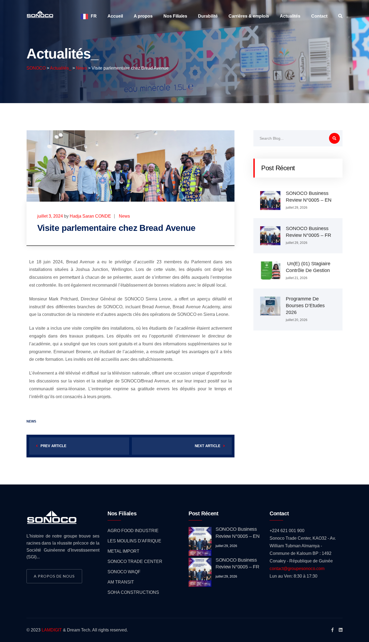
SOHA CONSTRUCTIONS (133, 592)
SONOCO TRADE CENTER (135, 561)
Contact (319, 16)
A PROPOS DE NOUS (54, 576)
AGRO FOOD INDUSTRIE (133, 530)
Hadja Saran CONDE (90, 216)
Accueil (115, 16)
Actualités (290, 16)
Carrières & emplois (249, 16)
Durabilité (208, 16)
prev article (53, 446)
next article (207, 446)
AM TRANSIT (121, 582)
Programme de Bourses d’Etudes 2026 (305, 305)
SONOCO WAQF (124, 571)
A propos (143, 16)
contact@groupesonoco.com (297, 568)
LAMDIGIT (52, 630)
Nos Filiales (175, 16)
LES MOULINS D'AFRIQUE (134, 541)
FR (94, 16)
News (124, 216)
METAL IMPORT (123, 551)
